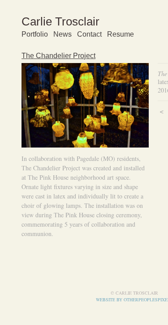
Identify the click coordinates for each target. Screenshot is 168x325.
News (62, 34)
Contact (89, 34)
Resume (120, 34)
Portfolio (35, 34)
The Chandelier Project (58, 55)
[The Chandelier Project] (85, 105)
